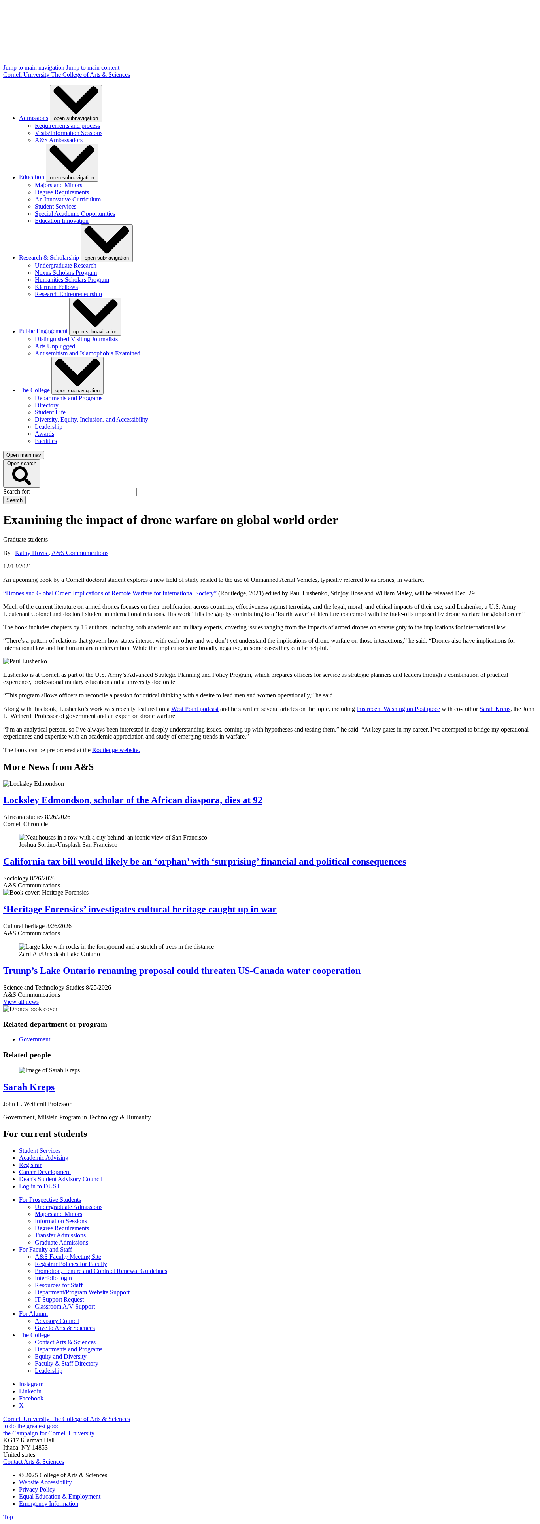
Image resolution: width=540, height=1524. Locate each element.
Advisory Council (57, 1320)
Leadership (48, 426)
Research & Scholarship (49, 257)
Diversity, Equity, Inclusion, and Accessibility (91, 419)
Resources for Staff (59, 1285)
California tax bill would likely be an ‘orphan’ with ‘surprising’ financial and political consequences (204, 861)
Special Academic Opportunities (75, 213)
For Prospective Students (50, 1199)
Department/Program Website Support (82, 1292)
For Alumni (33, 1313)
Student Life (50, 412)
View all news (21, 1001)
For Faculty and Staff (45, 1249)
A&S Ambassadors (59, 140)
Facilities (46, 440)
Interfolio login (53, 1278)
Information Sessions (61, 1221)
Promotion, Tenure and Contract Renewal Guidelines (101, 1270)
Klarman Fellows (56, 286)
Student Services (55, 206)
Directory (47, 405)
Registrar (30, 1164)
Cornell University (27, 74)
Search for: (17, 491)
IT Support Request (59, 1299)
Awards (44, 433)
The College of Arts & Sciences (90, 74)
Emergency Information (48, 1503)
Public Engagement (43, 331)
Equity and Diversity (61, 1356)
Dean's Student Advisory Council (60, 1179)
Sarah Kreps (495, 708)
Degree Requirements (62, 192)
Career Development (45, 1172)
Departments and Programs (68, 398)
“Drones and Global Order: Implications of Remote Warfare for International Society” (110, 593)
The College (34, 390)
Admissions (33, 117)
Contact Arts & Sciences (65, 1342)
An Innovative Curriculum (68, 199)
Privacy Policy (37, 1489)
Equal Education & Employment (59, 1496)
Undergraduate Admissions (68, 1206)
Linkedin (30, 1391)
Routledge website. (116, 750)
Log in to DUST (39, 1186)
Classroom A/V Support (65, 1306)
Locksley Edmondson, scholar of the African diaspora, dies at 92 (132, 800)
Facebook (31, 1398)
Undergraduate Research (65, 265)
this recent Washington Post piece (398, 708)
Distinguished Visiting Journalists (76, 339)
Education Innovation (62, 220)
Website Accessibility (45, 1482)
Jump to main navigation (34, 67)
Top (8, 1517)
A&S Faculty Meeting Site (68, 1256)
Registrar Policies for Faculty (71, 1263)
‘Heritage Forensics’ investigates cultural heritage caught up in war (140, 909)
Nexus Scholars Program (66, 272)
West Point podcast (195, 708)
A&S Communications (79, 552)
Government (34, 1039)
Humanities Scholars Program (72, 279)
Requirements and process (67, 125)
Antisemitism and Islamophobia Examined (87, 353)
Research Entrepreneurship (68, 294)
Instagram (31, 1384)
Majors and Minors (58, 185)
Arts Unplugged (55, 346)
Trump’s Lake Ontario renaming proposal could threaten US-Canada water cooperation (182, 970)
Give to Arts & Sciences (65, 1327)
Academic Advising (43, 1157)
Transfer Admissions (60, 1235)
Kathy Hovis (32, 552)
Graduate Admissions (61, 1242)
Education (31, 177)
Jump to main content (92, 67)
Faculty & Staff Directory (66, 1363)
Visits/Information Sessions (68, 132)
